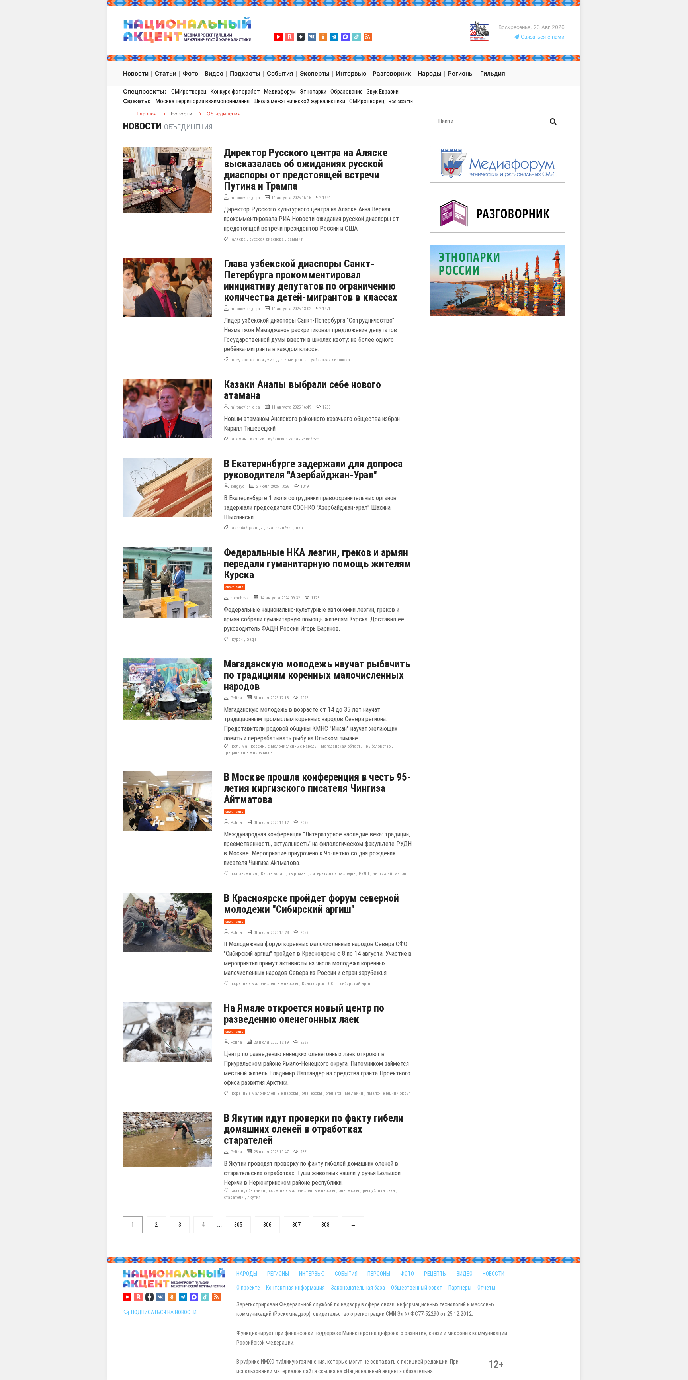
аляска (239, 239)
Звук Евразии (383, 91)
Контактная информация (295, 1287)
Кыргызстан (273, 873)
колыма (239, 746)
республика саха (379, 1190)
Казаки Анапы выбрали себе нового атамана (302, 390)
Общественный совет (416, 1287)
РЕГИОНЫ (278, 1273)
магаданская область (341, 746)
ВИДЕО (465, 1273)
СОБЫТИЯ (346, 1273)
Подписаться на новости (163, 1312)
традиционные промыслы (249, 752)
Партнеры (459, 1287)
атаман (239, 439)
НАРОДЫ (246, 1273)
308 (325, 1224)
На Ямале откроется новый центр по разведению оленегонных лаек (304, 1013)
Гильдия (492, 73)
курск (237, 639)
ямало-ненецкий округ (388, 1093)
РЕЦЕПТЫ (435, 1273)
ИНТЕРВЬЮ (312, 1273)
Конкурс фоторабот (235, 91)
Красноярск (313, 983)
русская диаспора (266, 239)
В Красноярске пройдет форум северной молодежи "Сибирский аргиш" (311, 904)
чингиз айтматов (389, 873)
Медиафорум (280, 91)
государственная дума (253, 359)
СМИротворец (189, 91)
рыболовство (378, 746)
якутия (254, 1197)
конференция (244, 873)
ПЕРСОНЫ (378, 1273)
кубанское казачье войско (293, 439)
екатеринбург (279, 527)
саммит (295, 239)
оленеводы (312, 1093)
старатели (234, 1197)
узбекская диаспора (330, 359)
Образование (346, 91)
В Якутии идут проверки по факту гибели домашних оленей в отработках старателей (313, 1129)
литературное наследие (332, 873)
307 (296, 1224)
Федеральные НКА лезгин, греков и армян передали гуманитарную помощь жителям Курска (317, 563)
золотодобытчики (248, 1190)
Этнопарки (313, 91)
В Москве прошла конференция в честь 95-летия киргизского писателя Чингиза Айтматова (317, 788)
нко (299, 527)
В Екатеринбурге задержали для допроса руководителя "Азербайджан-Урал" (313, 469)
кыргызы (297, 873)
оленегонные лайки (344, 1093)
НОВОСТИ (493, 1273)
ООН (332, 983)
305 (238, 1224)
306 (267, 1224)
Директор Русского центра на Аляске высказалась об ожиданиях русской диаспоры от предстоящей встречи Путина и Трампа (305, 169)
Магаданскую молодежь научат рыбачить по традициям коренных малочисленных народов (317, 675)
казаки (257, 439)
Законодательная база (358, 1287)
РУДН (364, 873)
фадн (251, 639)
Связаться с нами (542, 37)
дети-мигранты (292, 359)
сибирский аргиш (357, 983)
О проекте (248, 1287)
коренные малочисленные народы (284, 746)
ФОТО (407, 1273)
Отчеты (486, 1287)
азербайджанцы (247, 527)
